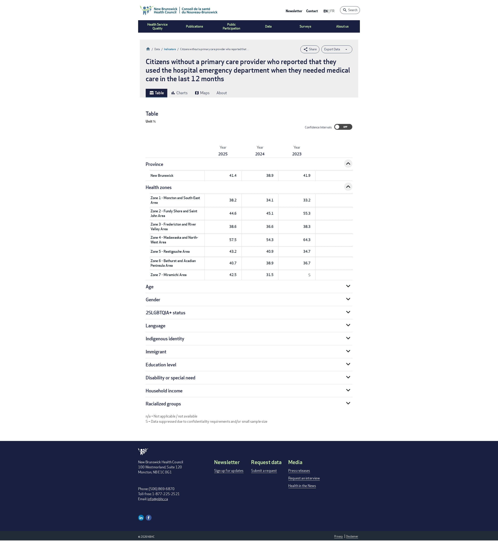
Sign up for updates (229, 470)
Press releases (299, 470)
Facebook (149, 518)
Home (148, 48)
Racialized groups (163, 404)
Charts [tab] (179, 92)
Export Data (332, 49)
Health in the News (302, 485)
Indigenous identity (165, 338)
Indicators (170, 49)
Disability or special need (170, 378)
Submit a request (264, 470)
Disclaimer (352, 536)
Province (154, 164)
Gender (153, 299)
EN (326, 11)
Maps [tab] (202, 92)
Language (155, 325)
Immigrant (156, 351)
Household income (164, 391)
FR (332, 11)
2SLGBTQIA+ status (165, 312)
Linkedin (141, 518)
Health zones (159, 187)
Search (352, 10)
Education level (161, 365)
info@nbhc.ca (157, 499)
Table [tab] (156, 92)
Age (149, 286)
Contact (312, 10)
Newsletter (294, 10)
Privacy (338, 536)
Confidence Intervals (318, 127)
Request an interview (304, 478)
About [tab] (222, 92)
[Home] (179, 10)
